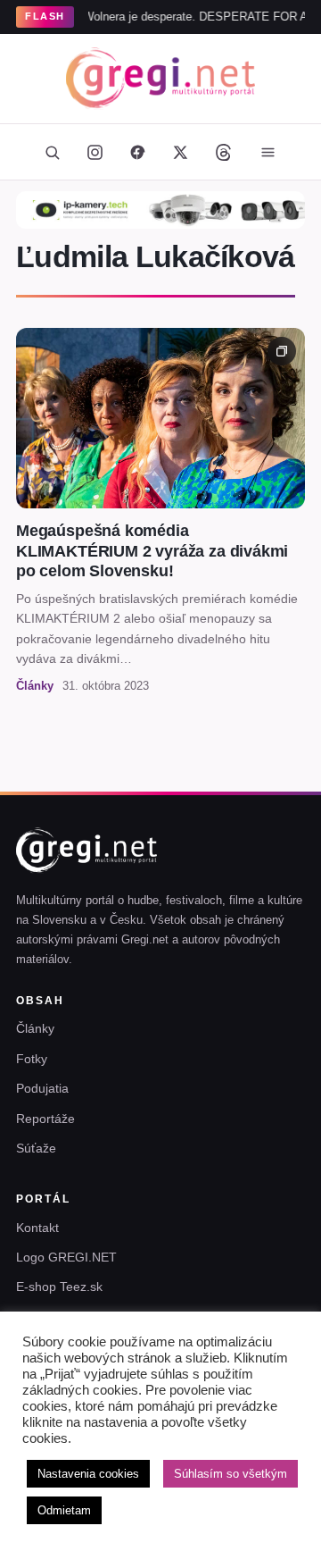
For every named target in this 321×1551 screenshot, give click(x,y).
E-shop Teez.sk (59, 1286)
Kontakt (37, 1227)
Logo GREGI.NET (66, 1257)
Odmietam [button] (64, 1510)
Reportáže (45, 1118)
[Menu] (267, 152)
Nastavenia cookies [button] (88, 1473)
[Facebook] (137, 152)
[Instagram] (94, 152)
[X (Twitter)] (180, 152)
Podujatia (42, 1088)
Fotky (31, 1059)
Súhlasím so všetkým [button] (230, 1473)
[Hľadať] (52, 152)
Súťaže (36, 1148)
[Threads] (223, 152)
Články (35, 1028)
